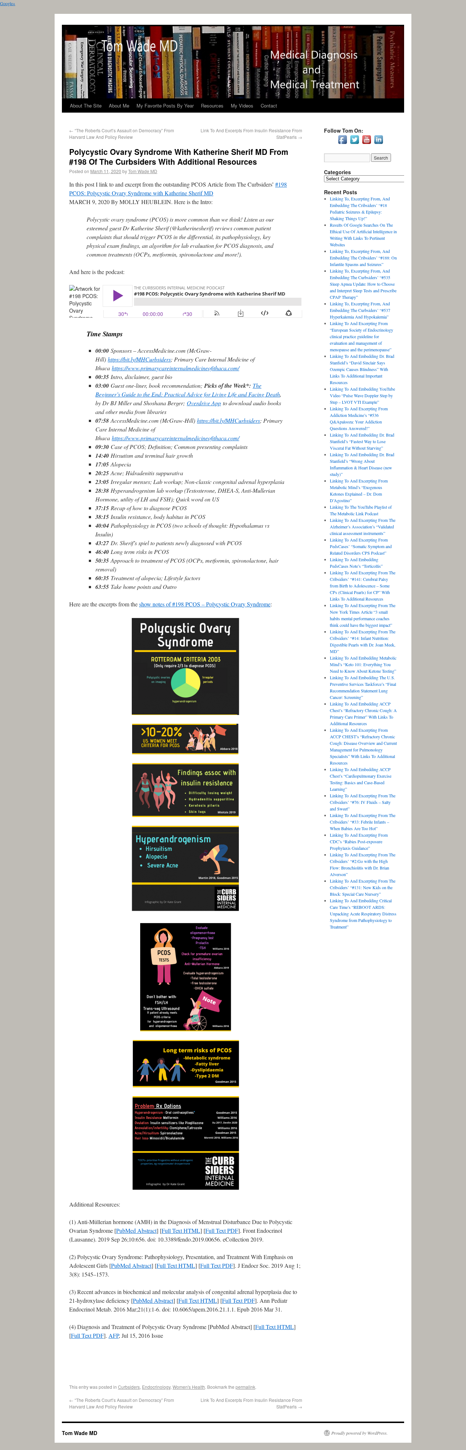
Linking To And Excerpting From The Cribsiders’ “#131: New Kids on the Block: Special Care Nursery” (362, 887)
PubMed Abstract (136, 1230)
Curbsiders (129, 1387)
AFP (113, 1335)
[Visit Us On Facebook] (342, 143)
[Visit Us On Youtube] (366, 143)
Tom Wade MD (142, 171)
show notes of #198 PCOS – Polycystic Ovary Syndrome (204, 604)
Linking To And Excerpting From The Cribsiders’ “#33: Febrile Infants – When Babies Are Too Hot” (362, 821)
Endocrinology (156, 1387)
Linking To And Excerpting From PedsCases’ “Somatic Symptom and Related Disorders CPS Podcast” (361, 546)
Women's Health (189, 1387)
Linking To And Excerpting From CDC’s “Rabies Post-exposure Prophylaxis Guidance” (359, 841)
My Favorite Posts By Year (165, 105)
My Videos (242, 105)
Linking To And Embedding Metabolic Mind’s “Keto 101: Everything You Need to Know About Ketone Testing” (363, 664)
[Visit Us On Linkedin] (378, 143)
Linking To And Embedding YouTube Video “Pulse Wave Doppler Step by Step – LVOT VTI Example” (362, 395)
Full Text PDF (221, 1230)
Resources (212, 105)
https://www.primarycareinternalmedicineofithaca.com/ (175, 368)
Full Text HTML (181, 1230)
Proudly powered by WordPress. (359, 1433)
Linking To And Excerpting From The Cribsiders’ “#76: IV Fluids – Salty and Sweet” (362, 802)
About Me (119, 105)
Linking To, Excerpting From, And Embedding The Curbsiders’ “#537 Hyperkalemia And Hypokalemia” (360, 310)
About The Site (86, 105)
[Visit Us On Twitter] (354, 143)
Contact (269, 105)
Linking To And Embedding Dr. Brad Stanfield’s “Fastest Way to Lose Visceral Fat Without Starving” (362, 441)
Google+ (7, 3)
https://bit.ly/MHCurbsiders (139, 359)
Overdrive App (204, 403)
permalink (245, 1387)
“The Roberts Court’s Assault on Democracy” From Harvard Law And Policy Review (121, 133)
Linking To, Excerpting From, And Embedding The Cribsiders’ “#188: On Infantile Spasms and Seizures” (363, 257)
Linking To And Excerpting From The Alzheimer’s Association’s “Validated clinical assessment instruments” (362, 526)
